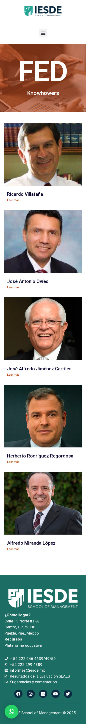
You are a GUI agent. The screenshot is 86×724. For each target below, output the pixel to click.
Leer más (13, 200)
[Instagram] (31, 694)
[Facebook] (18, 694)
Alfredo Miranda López (31, 543)
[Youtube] (55, 694)
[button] (43, 33)
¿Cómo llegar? (18, 615)
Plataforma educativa (23, 645)
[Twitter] (68, 694)
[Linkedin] (43, 694)
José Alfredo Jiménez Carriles (39, 368)
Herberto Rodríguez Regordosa (40, 456)
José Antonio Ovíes (27, 281)
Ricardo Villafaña (25, 194)
